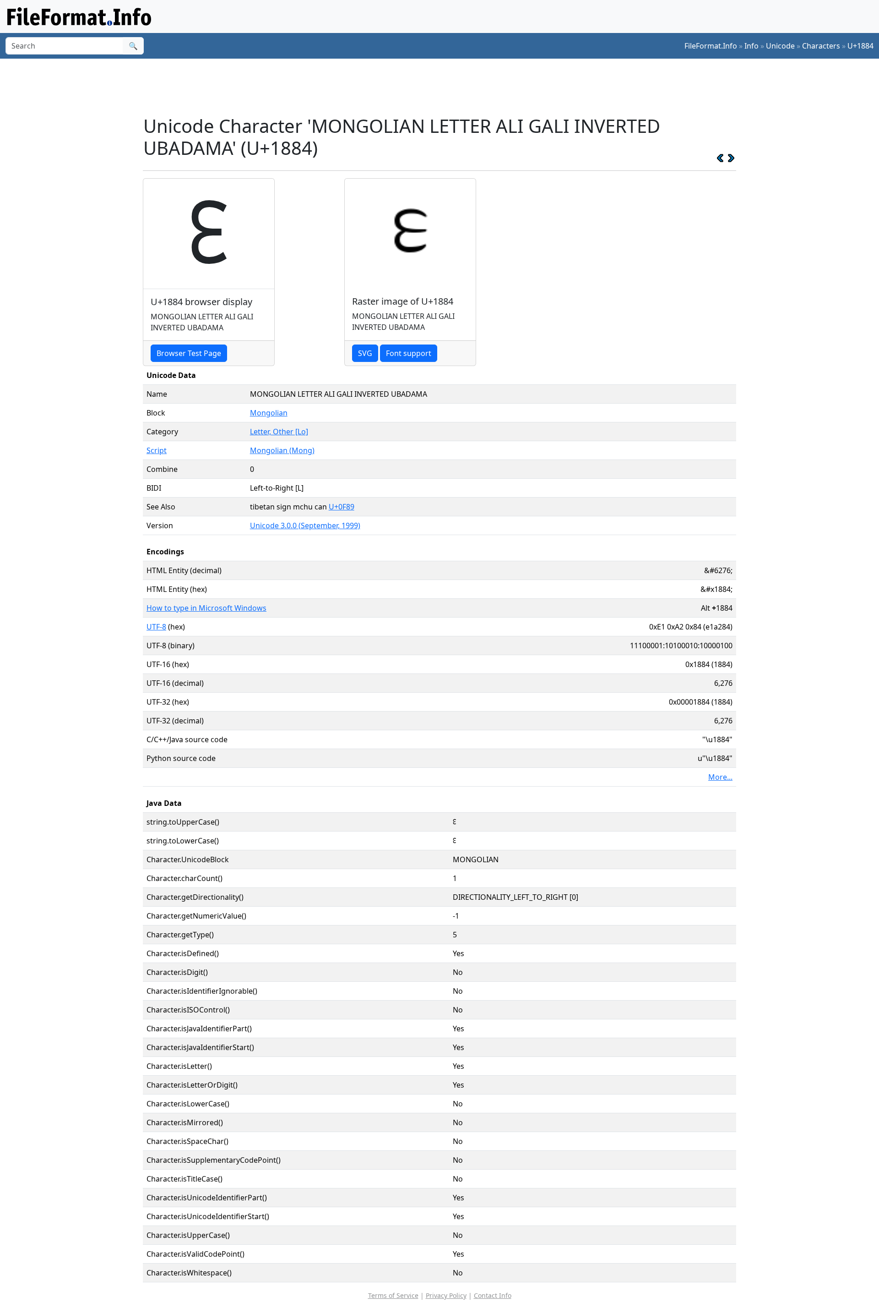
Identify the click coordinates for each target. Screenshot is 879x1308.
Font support (408, 353)
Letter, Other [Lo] (279, 432)
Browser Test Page (189, 353)
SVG (365, 353)
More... (720, 777)
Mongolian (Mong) (282, 450)
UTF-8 (156, 627)
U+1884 (860, 46)
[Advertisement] (445, 86)
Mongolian (269, 413)
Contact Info (492, 1295)
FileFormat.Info (710, 46)
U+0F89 (341, 507)
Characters (821, 46)
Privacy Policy (446, 1295)
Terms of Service (393, 1295)
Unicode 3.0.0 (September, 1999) (305, 525)
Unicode (780, 46)
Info (751, 46)
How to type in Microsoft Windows (206, 608)
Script (156, 450)
